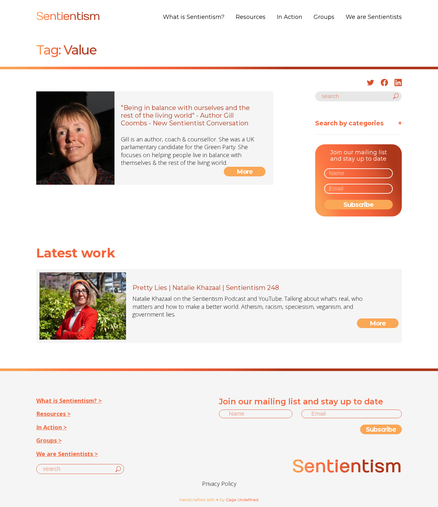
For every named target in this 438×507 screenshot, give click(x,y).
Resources (250, 17)
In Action (289, 17)
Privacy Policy (219, 483)
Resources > (53, 414)
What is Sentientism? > (69, 400)
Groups (324, 17)
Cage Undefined (242, 500)
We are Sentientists (374, 17)
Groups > (49, 440)
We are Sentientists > (67, 454)
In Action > (51, 427)
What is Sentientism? (193, 17)
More (245, 171)
